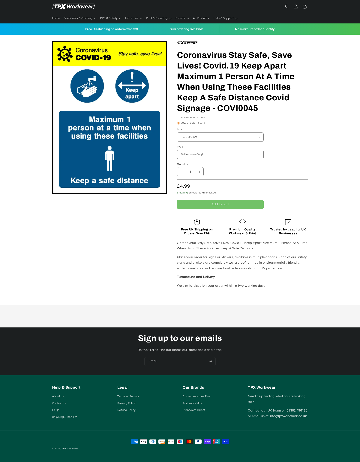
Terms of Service (128, 396)
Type (180, 146)
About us (58, 396)
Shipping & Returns (64, 417)
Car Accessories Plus (197, 396)
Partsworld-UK (192, 403)
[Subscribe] (211, 361)
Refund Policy (126, 410)
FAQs (55, 410)
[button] (80, 18)
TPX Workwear (70, 449)
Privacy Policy (126, 403)
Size (179, 129)
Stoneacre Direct (194, 410)
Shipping (182, 193)
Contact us (59, 403)
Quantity (182, 164)
